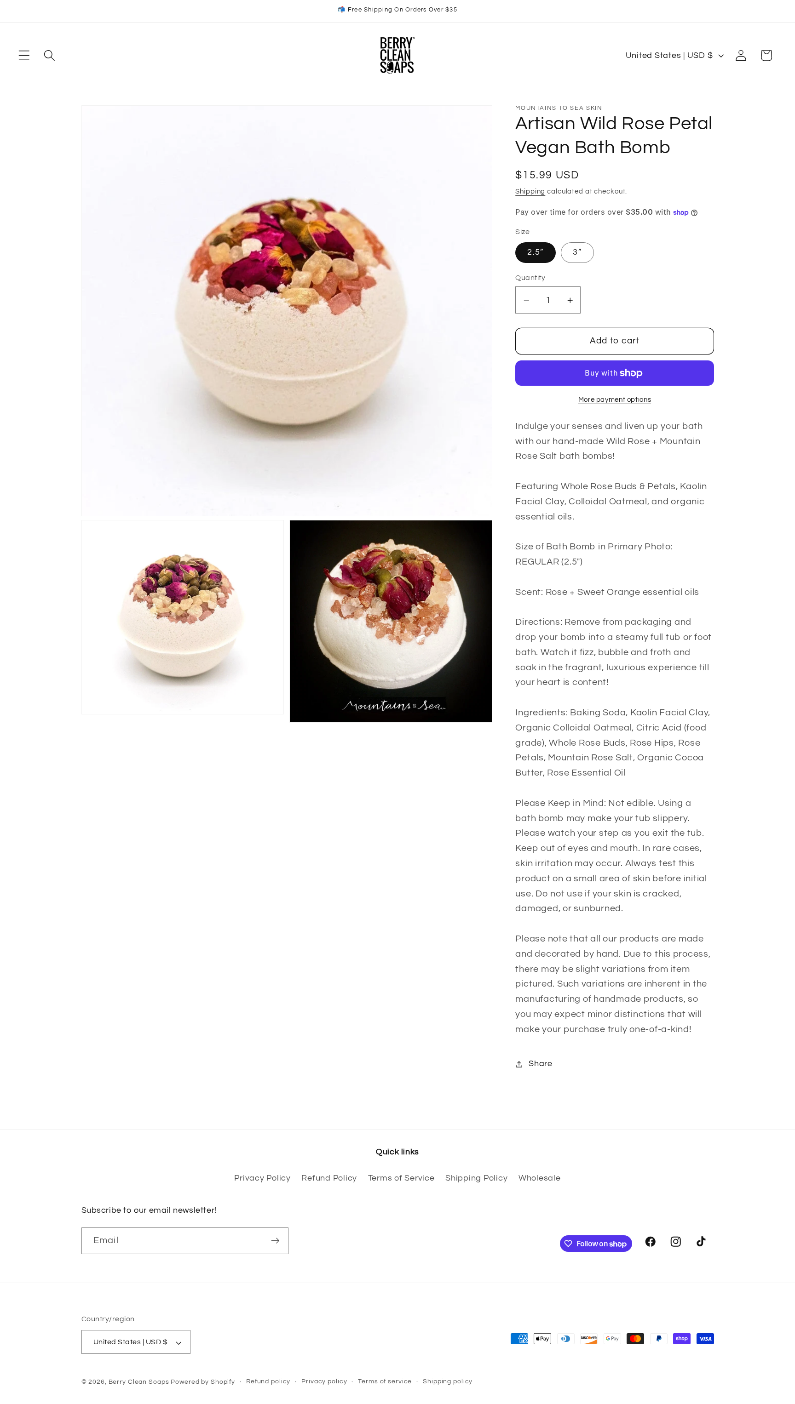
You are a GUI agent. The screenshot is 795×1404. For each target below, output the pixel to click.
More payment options (614, 399)
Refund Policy (329, 1178)
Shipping (530, 191)
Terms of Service (401, 1178)
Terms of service (385, 1382)
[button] (24, 55)
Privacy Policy (262, 1178)
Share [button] (541, 1064)
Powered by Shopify (203, 1382)
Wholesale (539, 1178)
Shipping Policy (476, 1178)
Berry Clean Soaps (139, 1382)
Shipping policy (447, 1382)
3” (577, 252)
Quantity (530, 278)
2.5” (535, 252)
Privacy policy (324, 1382)
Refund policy (268, 1382)
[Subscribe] (275, 1240)
